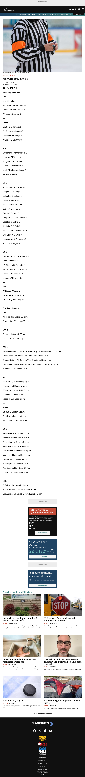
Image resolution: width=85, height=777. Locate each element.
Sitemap (42, 775)
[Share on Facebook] (4, 88)
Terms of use (43, 769)
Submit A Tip (42, 763)
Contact (42, 758)
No (33, 526)
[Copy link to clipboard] (19, 88)
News (5, 623)
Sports (12, 75)
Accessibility (43, 760)
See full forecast (42, 556)
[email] (15, 88)
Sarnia (5, 75)
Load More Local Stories (42, 714)
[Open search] (79, 9)
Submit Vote (42, 533)
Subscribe (42, 585)
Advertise (42, 766)
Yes (33, 528)
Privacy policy (42, 772)
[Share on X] (7, 88)
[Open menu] (83, 9)
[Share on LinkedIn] (11, 88)
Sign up (78, 14)
